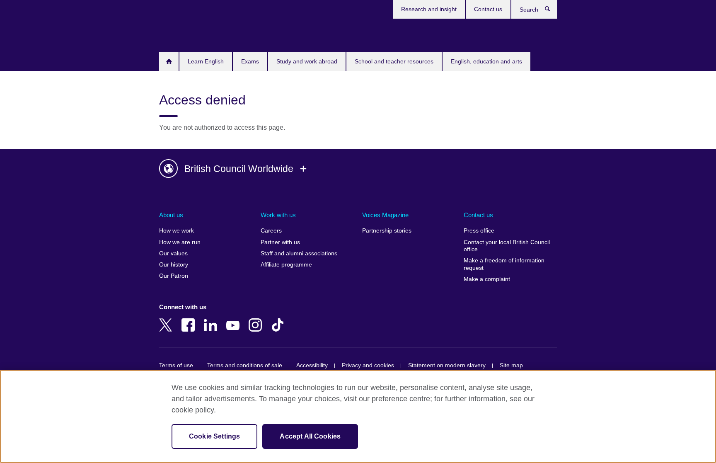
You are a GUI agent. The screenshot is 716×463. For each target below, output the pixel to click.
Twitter (167, 319)
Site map (511, 365)
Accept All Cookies (310, 436)
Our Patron (173, 276)
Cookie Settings (214, 436)
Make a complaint (487, 279)
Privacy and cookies (368, 365)
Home (169, 61)
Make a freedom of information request (504, 264)
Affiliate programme (286, 265)
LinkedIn (212, 319)
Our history (173, 265)
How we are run (180, 242)
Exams (250, 61)
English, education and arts (486, 61)
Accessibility (312, 365)
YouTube (234, 319)
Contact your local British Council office (507, 246)
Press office (479, 231)
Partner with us (280, 242)
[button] (358, 168)
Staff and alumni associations (299, 253)
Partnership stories (386, 231)
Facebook (189, 319)
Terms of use (176, 365)
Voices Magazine (385, 214)
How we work (176, 231)
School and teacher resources (394, 61)
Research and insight (429, 9)
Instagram (257, 319)
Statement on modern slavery (447, 365)
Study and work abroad (306, 61)
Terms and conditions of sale (244, 365)
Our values (173, 253)
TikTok (279, 319)
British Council (183, 34)
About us (171, 214)
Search (552, 11)
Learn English (206, 61)
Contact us (488, 9)
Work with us (278, 214)
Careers (271, 231)
